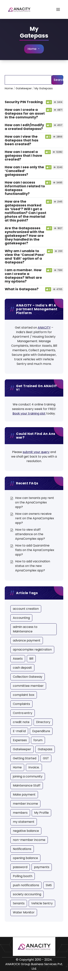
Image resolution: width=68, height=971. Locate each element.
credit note (21, 722)
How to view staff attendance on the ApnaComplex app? (30, 534)
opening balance (25, 858)
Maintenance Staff (26, 785)
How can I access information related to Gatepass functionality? (25, 188)
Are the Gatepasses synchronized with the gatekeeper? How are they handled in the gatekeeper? (24, 235)
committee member (28, 686)
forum (37, 740)
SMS (49, 885)
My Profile (41, 812)
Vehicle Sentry (42, 903)
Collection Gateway (27, 677)
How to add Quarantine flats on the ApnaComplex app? (34, 550)
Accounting (21, 618)
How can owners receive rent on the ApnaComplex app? (34, 518)
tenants (19, 903)
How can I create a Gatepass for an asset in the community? (25, 113)
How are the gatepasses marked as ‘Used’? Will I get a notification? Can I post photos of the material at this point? (25, 211)
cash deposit (22, 667)
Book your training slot (29, 413)
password (20, 867)
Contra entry (22, 713)
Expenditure (41, 731)
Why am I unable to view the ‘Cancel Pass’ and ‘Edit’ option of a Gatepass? (25, 257)
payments (41, 867)
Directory (43, 722)
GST (46, 758)
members (20, 812)
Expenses (20, 740)
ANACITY (44, 327)
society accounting (27, 894)
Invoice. (33, 767)
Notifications (22, 849)
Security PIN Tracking (24, 102)
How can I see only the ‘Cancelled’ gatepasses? (24, 171)
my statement (23, 822)
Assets (18, 658)
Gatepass (45, 749)
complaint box (23, 695)
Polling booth (22, 876)
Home (32, 49)
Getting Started (24, 758)
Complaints (21, 704)
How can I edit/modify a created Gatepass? (24, 127)
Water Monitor (24, 912)
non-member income (29, 840)
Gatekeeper (22, 749)
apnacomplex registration (32, 649)
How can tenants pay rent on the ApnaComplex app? (34, 502)
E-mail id (19, 731)
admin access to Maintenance (25, 629)
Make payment (24, 794)
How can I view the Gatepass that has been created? (21, 140)
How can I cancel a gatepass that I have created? (23, 155)
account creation (26, 609)
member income (25, 803)
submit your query (36, 452)
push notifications (26, 885)
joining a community (27, 776)
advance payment (26, 640)
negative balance (26, 831)
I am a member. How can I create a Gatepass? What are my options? (23, 276)
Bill (31, 658)
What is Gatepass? (22, 289)
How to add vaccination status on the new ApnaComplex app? (32, 566)
